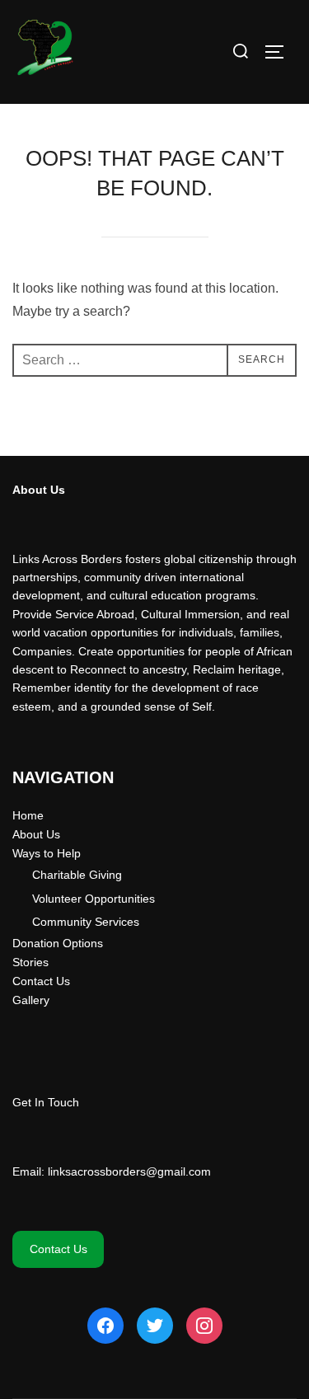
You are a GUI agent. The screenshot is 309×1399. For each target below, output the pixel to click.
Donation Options (57, 943)
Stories (30, 962)
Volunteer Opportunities (93, 898)
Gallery (30, 1000)
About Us (36, 834)
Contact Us (41, 981)
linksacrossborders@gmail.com (129, 1171)
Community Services (85, 921)
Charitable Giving (77, 874)
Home (28, 815)
